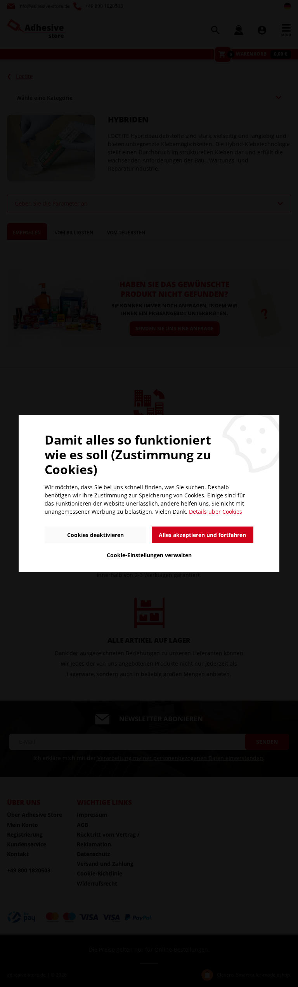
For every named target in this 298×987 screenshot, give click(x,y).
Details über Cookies (215, 511)
